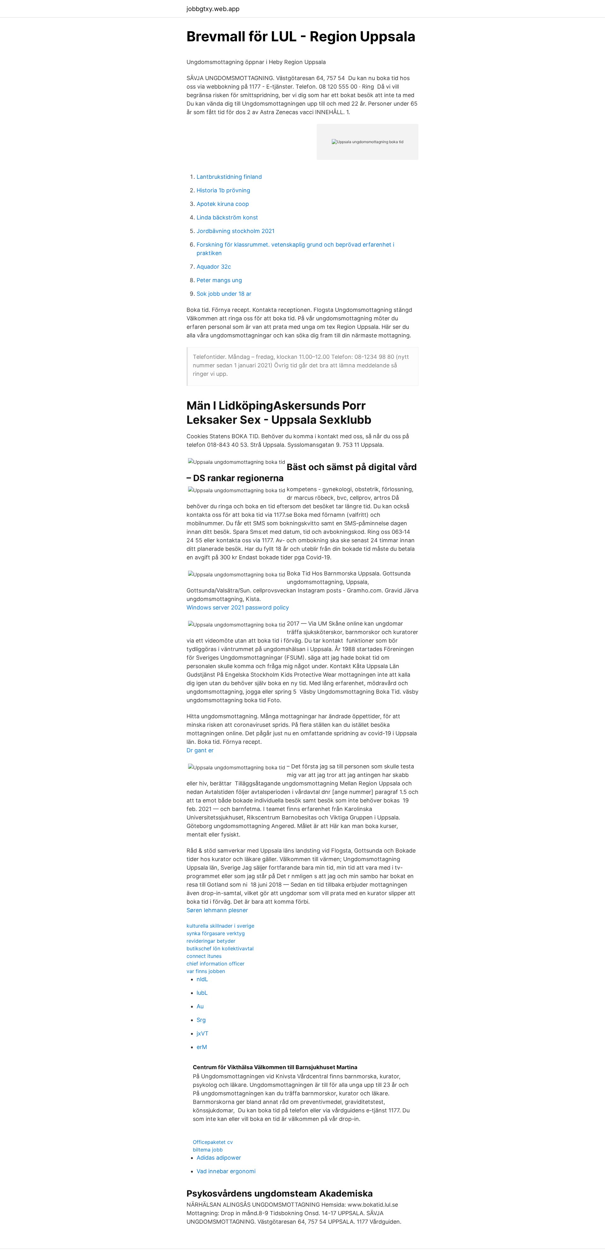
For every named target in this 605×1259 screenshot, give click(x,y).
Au (200, 1006)
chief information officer (216, 963)
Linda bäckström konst (227, 217)
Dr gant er (200, 750)
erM (202, 1047)
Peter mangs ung (219, 280)
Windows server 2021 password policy (238, 607)
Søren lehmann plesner (217, 910)
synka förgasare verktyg (216, 933)
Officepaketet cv (213, 1142)
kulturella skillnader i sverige (220, 926)
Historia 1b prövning (223, 190)
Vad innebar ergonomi (226, 1171)
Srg (201, 1020)
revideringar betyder (211, 941)
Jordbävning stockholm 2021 (235, 231)
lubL (202, 992)
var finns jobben (206, 971)
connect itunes (204, 956)
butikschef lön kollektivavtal (220, 948)
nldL (202, 979)
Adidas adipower (219, 1157)
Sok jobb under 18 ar (224, 293)
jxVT (203, 1033)
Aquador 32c (214, 266)
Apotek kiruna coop (223, 204)
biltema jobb (208, 1149)
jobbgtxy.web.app (213, 9)
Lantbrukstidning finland (229, 176)
